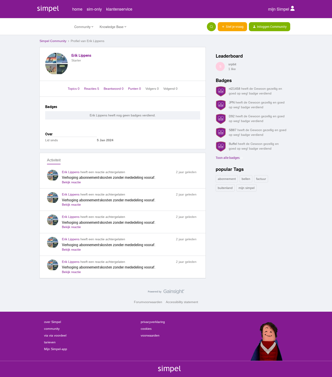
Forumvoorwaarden (148, 302)
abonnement (227, 179)
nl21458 (234, 88)
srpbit (232, 64)
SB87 (232, 130)
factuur (261, 179)
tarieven (50, 342)
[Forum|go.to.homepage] (54, 26)
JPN (232, 102)
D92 (232, 116)
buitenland (225, 188)
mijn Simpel (279, 9)
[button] (232, 26)
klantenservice (119, 9)
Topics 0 (74, 88)
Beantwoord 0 (114, 88)
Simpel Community (53, 41)
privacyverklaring (153, 322)
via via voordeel (55, 335)
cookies (146, 328)
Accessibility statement (182, 302)
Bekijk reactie (71, 182)
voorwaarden (150, 335)
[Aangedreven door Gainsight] (166, 292)
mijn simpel (246, 188)
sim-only (94, 9)
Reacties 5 (92, 88)
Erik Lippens (81, 55)
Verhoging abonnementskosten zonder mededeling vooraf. (108, 177)
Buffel (233, 144)
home (77, 9)
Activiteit (54, 160)
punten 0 (135, 88)
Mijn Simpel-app (55, 349)
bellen (246, 179)
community (52, 328)
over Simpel (52, 322)
